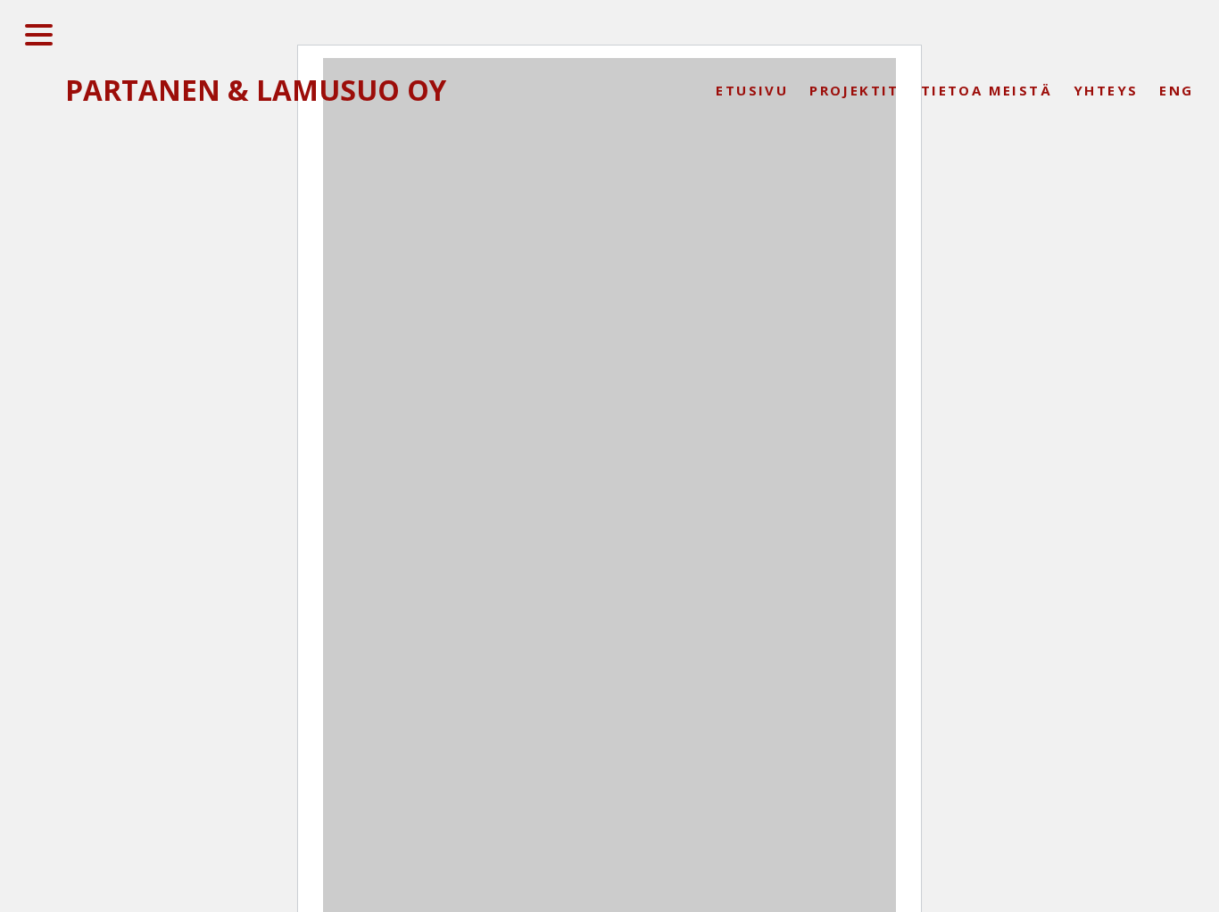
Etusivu (752, 90)
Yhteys (1106, 90)
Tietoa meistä (986, 90)
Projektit (854, 90)
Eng (1176, 90)
